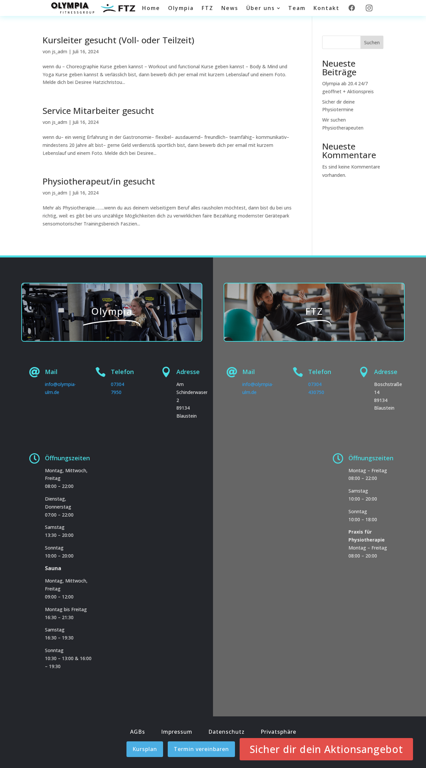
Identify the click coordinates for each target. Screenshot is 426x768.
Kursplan (144, 749)
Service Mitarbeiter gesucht (98, 111)
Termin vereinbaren (201, 749)
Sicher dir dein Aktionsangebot (326, 749)
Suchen (372, 42)
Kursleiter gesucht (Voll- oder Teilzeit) (118, 40)
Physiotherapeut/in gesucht (99, 181)
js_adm (59, 51)
